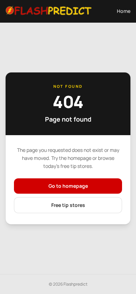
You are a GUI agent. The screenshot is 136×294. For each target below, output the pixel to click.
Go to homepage (68, 186)
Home (123, 11)
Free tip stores (68, 205)
